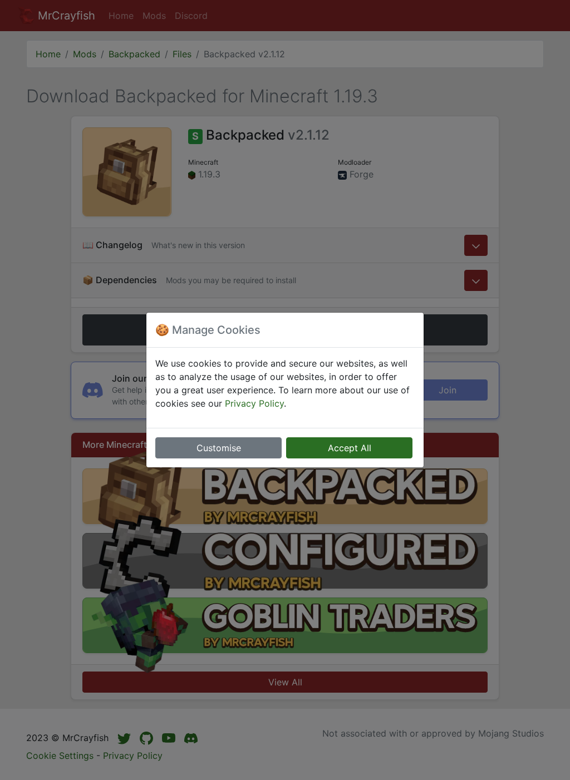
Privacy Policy (254, 403)
